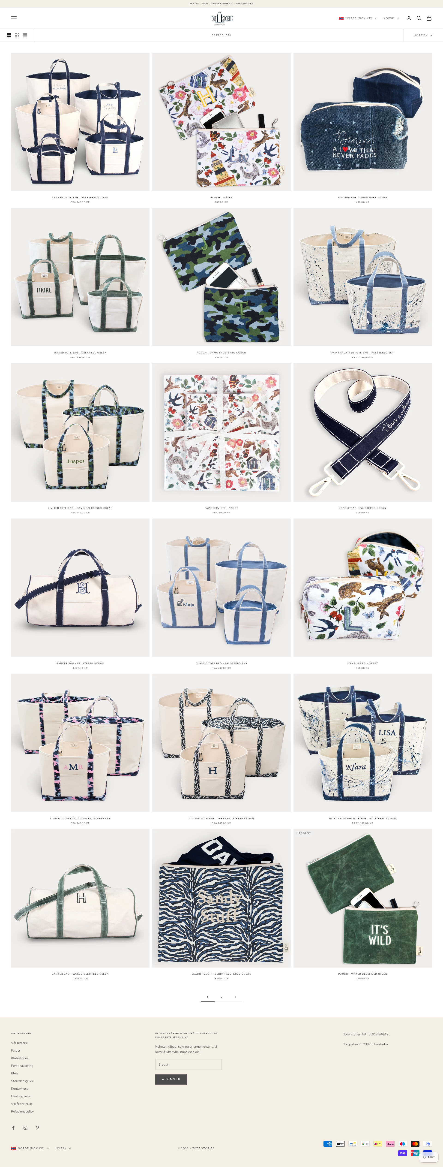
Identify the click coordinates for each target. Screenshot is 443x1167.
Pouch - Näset (221, 197)
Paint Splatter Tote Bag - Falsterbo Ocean (362, 818)
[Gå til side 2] (235, 997)
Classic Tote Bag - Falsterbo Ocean (80, 197)
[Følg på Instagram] (25, 1127)
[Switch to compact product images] (25, 35)
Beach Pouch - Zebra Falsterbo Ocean (221, 974)
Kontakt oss (19, 1088)
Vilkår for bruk (21, 1104)
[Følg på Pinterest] (37, 1127)
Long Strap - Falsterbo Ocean (362, 508)
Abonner (171, 1079)
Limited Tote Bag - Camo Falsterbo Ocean (80, 508)
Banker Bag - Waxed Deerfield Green (80, 974)
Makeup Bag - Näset (362, 663)
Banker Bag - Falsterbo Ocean (80, 663)
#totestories (19, 1058)
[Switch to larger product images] (9, 35)
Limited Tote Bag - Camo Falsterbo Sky (80, 818)
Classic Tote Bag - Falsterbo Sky (221, 663)
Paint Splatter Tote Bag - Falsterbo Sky (363, 352)
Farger (15, 1050)
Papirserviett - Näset (221, 508)
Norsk (389, 18)
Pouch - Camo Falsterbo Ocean (221, 352)
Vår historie (19, 1043)
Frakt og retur (21, 1096)
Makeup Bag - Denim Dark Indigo (362, 197)
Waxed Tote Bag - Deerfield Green (80, 352)
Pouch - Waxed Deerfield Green (362, 974)
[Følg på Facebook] (13, 1127)
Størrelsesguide (22, 1081)
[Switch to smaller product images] (17, 35)
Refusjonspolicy (22, 1111)
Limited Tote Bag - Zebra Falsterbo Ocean (221, 818)
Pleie (14, 1073)
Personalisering (22, 1066)
